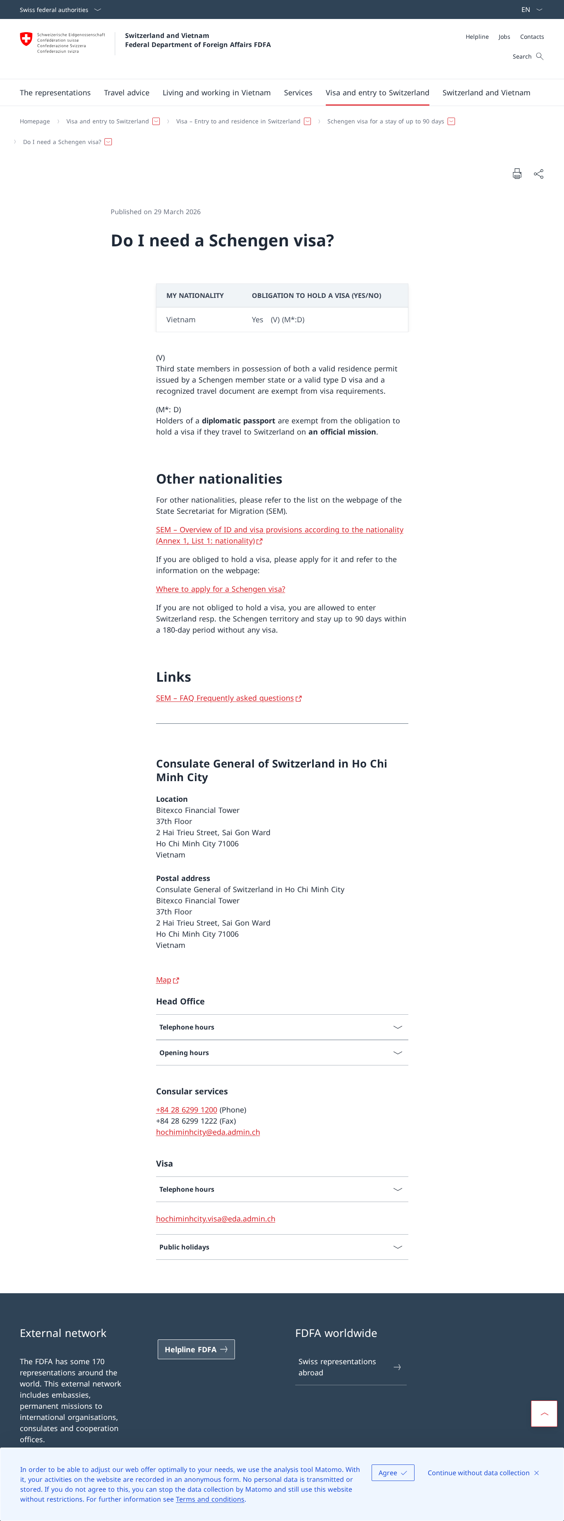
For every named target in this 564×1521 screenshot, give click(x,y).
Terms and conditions (210, 1499)
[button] (55, 92)
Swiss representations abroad (337, 1366)
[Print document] (517, 173)
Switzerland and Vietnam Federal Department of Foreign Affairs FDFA (198, 40)
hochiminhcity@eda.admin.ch (208, 1132)
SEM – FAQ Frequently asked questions (225, 698)
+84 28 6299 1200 (186, 1110)
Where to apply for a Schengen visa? (220, 589)
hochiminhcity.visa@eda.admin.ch (215, 1218)
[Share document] (538, 173)
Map (163, 980)
